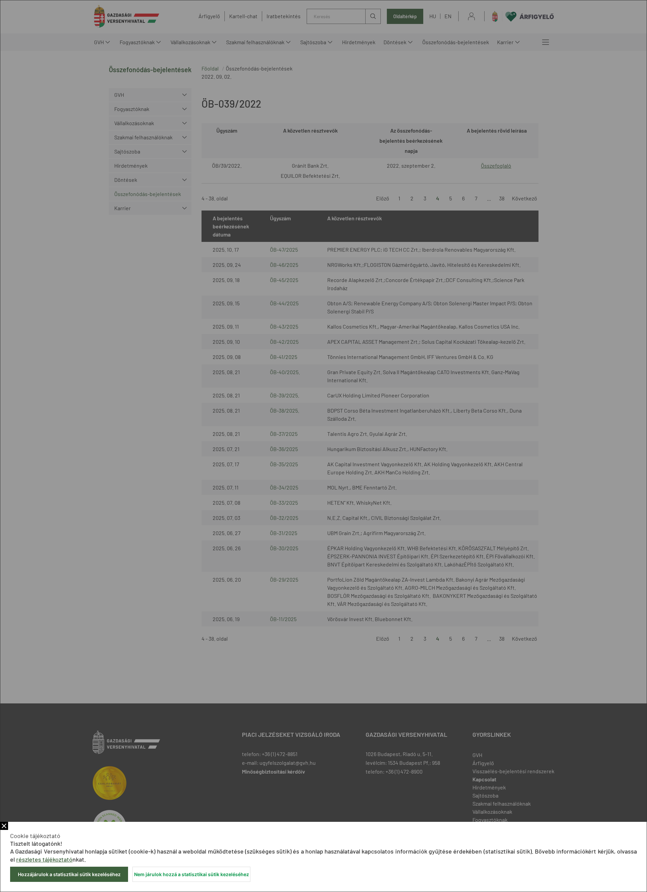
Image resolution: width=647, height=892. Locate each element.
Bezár (4, 826)
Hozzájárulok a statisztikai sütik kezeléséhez (69, 874)
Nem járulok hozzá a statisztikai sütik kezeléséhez (191, 874)
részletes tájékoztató (44, 859)
